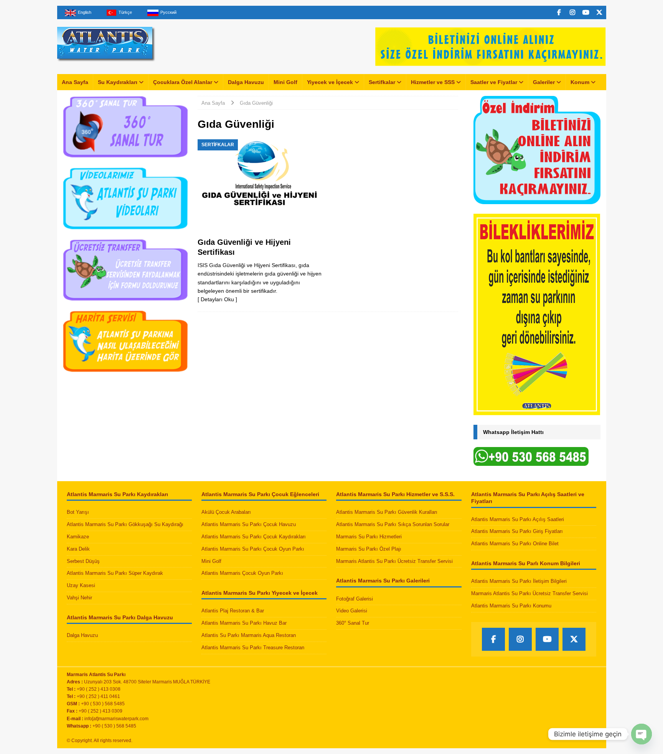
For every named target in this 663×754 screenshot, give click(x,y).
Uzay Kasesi (81, 585)
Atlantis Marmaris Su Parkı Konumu (511, 606)
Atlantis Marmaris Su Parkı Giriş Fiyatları (517, 531)
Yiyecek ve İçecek (330, 82)
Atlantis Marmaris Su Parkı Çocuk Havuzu (248, 524)
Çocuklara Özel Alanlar (182, 82)
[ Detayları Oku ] (217, 299)
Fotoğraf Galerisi (354, 599)
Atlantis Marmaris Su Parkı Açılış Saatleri (517, 519)
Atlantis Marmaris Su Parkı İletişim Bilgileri (519, 581)
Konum (580, 82)
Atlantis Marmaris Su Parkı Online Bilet (515, 543)
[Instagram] (572, 12)
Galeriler (544, 82)
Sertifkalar (382, 82)
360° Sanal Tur (352, 623)
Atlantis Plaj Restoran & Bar (232, 611)
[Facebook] (559, 12)
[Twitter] (599, 12)
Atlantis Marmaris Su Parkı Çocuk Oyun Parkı (252, 549)
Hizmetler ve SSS (433, 82)
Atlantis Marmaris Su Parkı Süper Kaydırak (115, 573)
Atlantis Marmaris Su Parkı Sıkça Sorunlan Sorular (392, 524)
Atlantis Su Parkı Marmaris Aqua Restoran (248, 635)
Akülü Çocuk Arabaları (226, 512)
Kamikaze (78, 537)
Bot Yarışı (78, 512)
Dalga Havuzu (246, 82)
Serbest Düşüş (83, 561)
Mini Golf (285, 82)
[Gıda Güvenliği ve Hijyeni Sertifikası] (260, 186)
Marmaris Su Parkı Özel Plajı (368, 549)
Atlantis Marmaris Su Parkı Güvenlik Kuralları (386, 512)
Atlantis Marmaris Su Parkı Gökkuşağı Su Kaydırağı (125, 524)
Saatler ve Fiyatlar (493, 82)
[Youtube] (586, 12)
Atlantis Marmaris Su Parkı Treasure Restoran (252, 647)
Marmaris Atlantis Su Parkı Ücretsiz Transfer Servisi (394, 561)
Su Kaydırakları (117, 82)
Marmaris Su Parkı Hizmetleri (369, 537)
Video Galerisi (351, 611)
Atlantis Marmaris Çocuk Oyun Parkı (242, 573)
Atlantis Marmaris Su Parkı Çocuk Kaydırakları (253, 537)
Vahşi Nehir (79, 598)
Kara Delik (78, 549)
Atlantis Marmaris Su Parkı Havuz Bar (244, 623)
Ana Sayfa (75, 82)
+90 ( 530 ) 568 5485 (114, 726)
